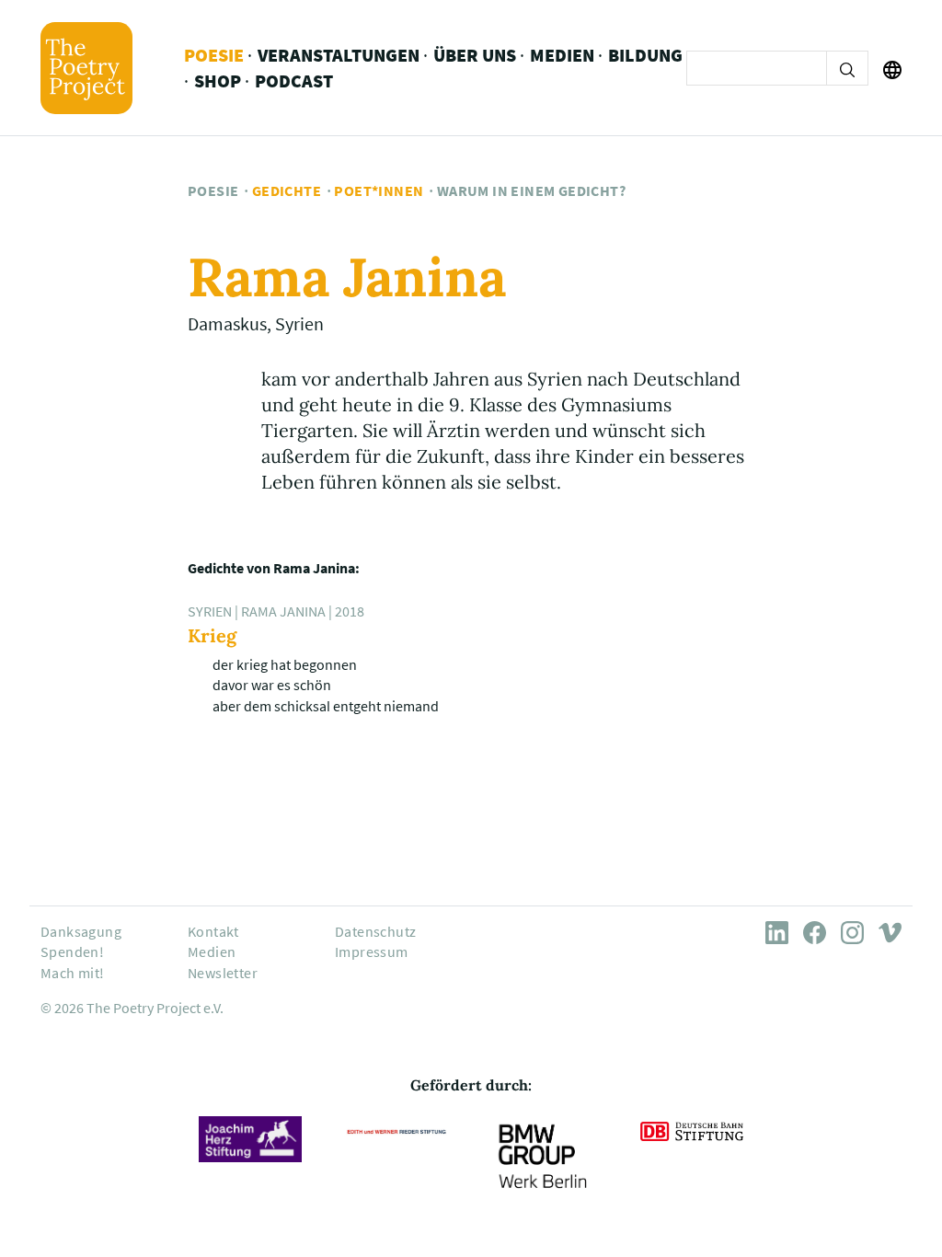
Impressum (371, 951)
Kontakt (213, 931)
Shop (217, 80)
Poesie (214, 54)
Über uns (474, 54)
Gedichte (286, 190)
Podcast (294, 80)
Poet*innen (378, 190)
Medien (562, 54)
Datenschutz (375, 931)
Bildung (645, 54)
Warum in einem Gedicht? (531, 190)
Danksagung (80, 931)
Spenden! (72, 951)
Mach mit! (72, 972)
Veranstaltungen (338, 54)
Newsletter (223, 972)
